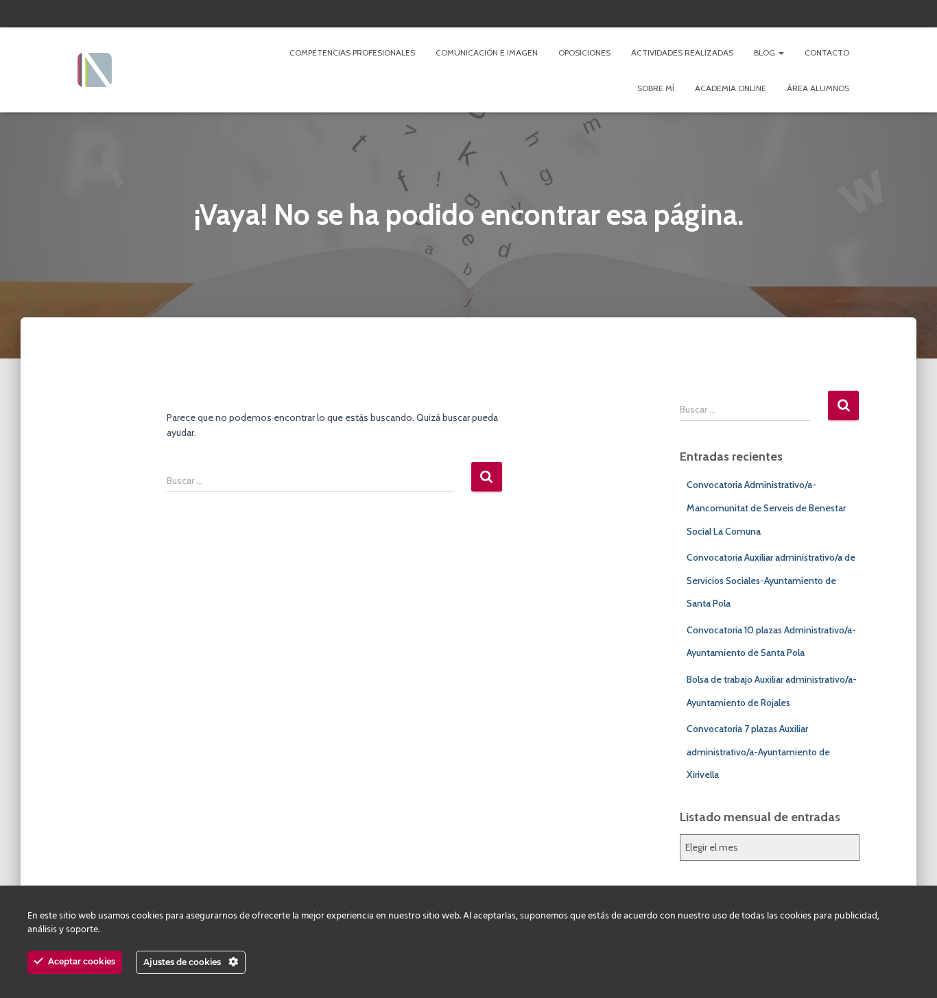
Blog (765, 52)
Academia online (730, 88)
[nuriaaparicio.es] (94, 70)
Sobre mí (655, 88)
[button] (780, 52)
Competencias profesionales (352, 52)
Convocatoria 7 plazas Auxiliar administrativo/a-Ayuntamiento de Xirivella (758, 751)
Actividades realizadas (682, 52)
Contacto (827, 52)
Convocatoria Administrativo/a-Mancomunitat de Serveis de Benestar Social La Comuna (766, 507)
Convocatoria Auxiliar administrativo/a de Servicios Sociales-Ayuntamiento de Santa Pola (771, 580)
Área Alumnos (818, 88)
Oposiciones (584, 52)
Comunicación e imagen (487, 52)
